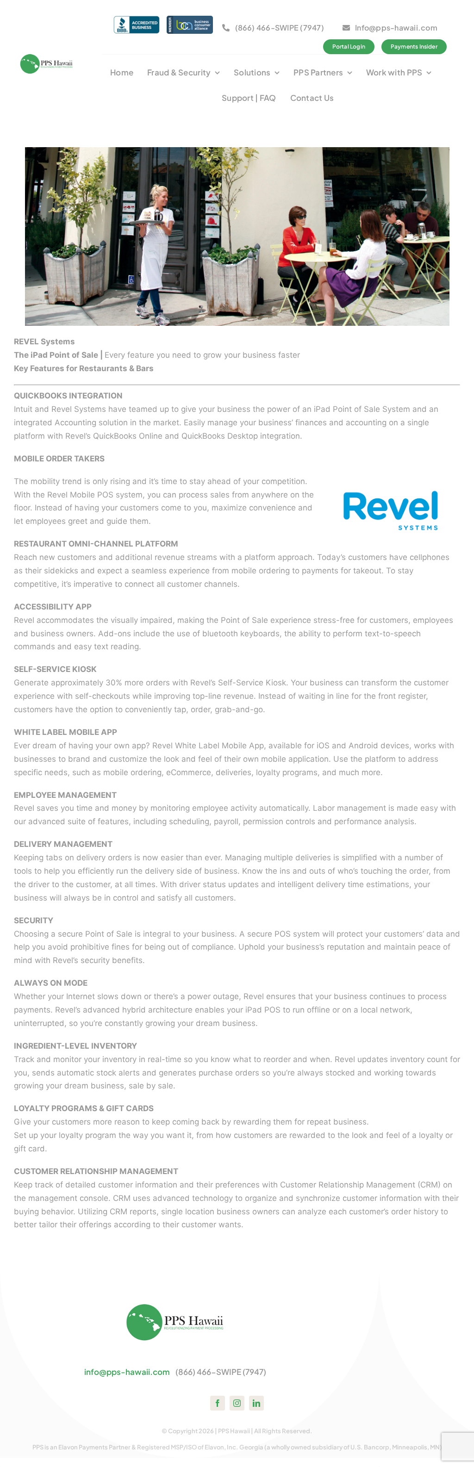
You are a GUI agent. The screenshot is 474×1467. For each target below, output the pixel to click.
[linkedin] (256, 1403)
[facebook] (217, 1403)
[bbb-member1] (136, 19)
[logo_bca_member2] (190, 19)
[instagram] (237, 1403)
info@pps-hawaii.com (127, 1372)
